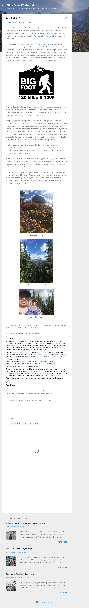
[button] (66, 18)
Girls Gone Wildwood (20, 5)
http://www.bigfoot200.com (50, 375)
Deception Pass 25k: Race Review (21, 574)
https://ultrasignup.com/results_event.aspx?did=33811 (39, 363)
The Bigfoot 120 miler (13, 49)
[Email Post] (11, 419)
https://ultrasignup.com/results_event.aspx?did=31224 (40, 361)
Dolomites (37, 44)
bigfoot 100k (15, 424)
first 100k (23, 28)
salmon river (33, 424)
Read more (62, 542)
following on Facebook (31, 333)
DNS (24, 424)
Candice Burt (19, 47)
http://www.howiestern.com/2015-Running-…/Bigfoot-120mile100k (43, 356)
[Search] (86, 6)
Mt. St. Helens (46, 36)
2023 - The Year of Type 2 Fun (19, 549)
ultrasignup (47, 325)
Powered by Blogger (46, 602)
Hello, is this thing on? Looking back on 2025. (26, 523)
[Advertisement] (80, 46)
